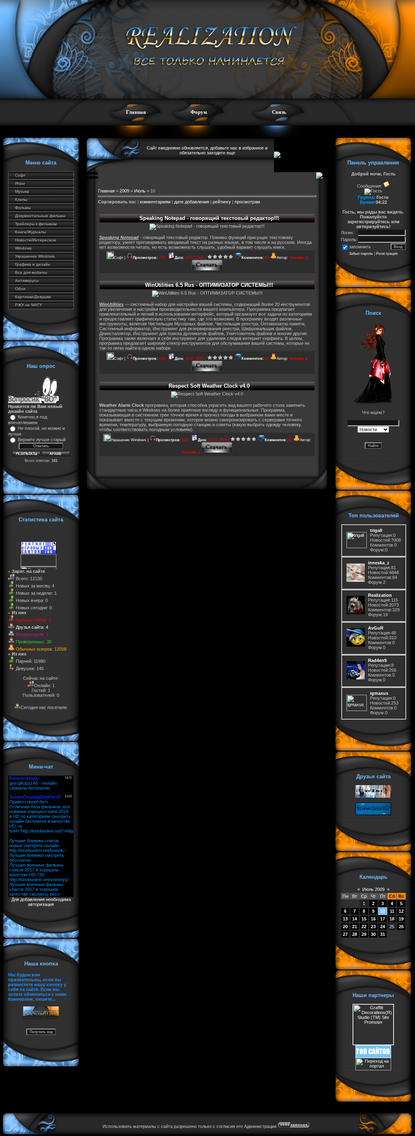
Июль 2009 (373, 889)
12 (401, 911)
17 (382, 918)
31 (382, 934)
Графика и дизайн (32, 264)
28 (354, 934)
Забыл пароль (361, 254)
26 (401, 926)
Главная (136, 112)
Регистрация (387, 254)
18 (391, 918)
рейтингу (222, 201)
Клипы (21, 199)
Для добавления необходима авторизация (41, 902)
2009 (124, 190)
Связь (279, 112)
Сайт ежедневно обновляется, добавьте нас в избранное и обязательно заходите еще (207, 150)
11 (392, 911)
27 (345, 934)
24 (382, 926)
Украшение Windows (35, 256)
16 (373, 918)
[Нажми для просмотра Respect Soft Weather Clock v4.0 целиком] (217, 452)
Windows (23, 248)
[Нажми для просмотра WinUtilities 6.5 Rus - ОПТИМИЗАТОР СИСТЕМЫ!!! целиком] (207, 371)
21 (354, 926)
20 (345, 926)
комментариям (155, 201)
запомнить (360, 246)
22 (364, 926)
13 (345, 918)
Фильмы (23, 207)
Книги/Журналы (30, 232)
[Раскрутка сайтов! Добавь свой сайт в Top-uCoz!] (373, 1056)
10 (382, 911)
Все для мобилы (31, 272)
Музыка (22, 191)
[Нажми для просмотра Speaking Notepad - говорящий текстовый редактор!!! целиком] (207, 270)
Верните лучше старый (42, 439)
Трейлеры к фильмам (36, 224)
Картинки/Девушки (33, 297)
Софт (20, 175)
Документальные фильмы (40, 216)
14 (354, 918)
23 (373, 926)
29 (364, 934)
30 (373, 934)
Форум (198, 112)
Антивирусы (27, 280)
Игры (20, 183)
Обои (20, 288)
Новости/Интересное (35, 240)
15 (364, 918)
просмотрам (247, 201)
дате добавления (191, 201)
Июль (139, 190)
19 (401, 918)
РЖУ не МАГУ (28, 305)
